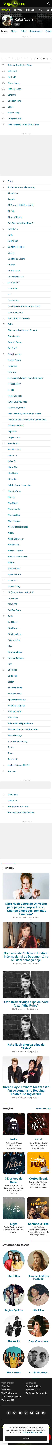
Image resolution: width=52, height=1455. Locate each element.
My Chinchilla (14, 568)
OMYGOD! (12, 604)
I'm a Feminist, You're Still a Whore (23, 125)
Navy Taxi (12, 580)
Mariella (11, 497)
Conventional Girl (16, 277)
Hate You (12, 372)
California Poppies (16, 247)
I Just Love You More (17, 402)
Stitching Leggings (16, 705)
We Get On (12, 801)
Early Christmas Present (19, 318)
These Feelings (15, 735)
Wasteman (13, 795)
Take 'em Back (14, 711)
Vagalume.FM (42, 1108)
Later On (12, 95)
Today (11, 747)
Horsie (11, 390)
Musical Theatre (15, 551)
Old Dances (13, 598)
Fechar (26, 1438)
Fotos (23, 31)
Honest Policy (14, 384)
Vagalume (14, 4)
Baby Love (13, 229)
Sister (10, 107)
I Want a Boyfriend (16, 408)
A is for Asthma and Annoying (21, 187)
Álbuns (14, 31)
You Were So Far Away (18, 806)
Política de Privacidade (36, 1393)
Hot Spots (6, 1390)
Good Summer (14, 354)
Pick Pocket (13, 628)
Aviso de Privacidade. (32, 1432)
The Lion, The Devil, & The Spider (23, 729)
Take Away (13, 717)
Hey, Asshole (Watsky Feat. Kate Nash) (25, 378)
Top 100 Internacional (11, 1397)
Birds (10, 235)
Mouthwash (13, 545)
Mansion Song (14, 491)
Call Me (11, 253)
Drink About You (15, 312)
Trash (10, 753)
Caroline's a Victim (16, 259)
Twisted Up (13, 759)
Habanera (12, 366)
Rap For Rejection (16, 658)
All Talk (11, 211)
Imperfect (12, 431)
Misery (11, 533)
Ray (10, 664)
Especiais (5, 1386)
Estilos (30, 10)
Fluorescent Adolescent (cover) (22, 330)
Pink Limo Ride (14, 634)
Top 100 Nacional (9, 1393)
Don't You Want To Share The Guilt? (24, 306)
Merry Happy (14, 83)
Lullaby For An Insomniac (19, 485)
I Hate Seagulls (15, 396)
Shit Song (12, 676)
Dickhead (12, 288)
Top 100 (18, 10)
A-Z (40, 10)
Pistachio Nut (14, 640)
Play (10, 646)
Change (11, 265)
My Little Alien (14, 574)
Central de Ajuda (33, 1386)
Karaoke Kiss (13, 443)
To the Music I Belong (17, 741)
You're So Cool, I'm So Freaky (21, 812)
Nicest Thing (13, 113)
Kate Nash (23, 19)
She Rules (12, 670)
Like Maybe (13, 473)
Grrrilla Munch (14, 360)
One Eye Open (14, 610)
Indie (17, 24)
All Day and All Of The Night (20, 205)
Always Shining (15, 217)
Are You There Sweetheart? (20, 223)
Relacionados (36, 31)
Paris (10, 616)
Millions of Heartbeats (18, 527)
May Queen (13, 503)
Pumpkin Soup (14, 119)
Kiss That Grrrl (14, 449)
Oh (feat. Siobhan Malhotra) (20, 592)
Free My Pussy (14, 89)
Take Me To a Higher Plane (20, 65)
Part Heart (12, 622)
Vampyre (12, 771)
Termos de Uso (33, 1390)
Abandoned (13, 193)
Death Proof (13, 282)
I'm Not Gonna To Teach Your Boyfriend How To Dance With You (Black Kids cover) (27, 419)
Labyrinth (12, 455)
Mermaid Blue (14, 515)
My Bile (11, 562)
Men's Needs (14, 509)
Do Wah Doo (13, 300)
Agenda (11, 199)
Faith (10, 324)
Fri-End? (12, 77)
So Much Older (14, 694)
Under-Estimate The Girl (19, 765)
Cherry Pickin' (14, 271)
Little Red (12, 71)
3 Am (10, 181)
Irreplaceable (14, 437)
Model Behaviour (15, 539)
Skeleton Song (14, 101)
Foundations (13, 336)
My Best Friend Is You (17, 557)
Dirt (9, 294)
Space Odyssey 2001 (17, 700)
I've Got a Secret (15, 425)
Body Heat (13, 241)
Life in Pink (13, 467)
